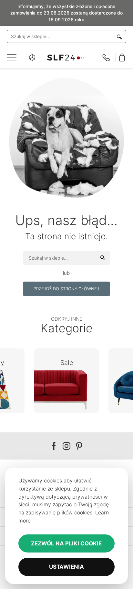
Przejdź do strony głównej (66, 288)
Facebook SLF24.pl (54, 446)
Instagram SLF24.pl (66, 446)
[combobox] (67, 36)
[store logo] (66, 58)
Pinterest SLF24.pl (79, 446)
